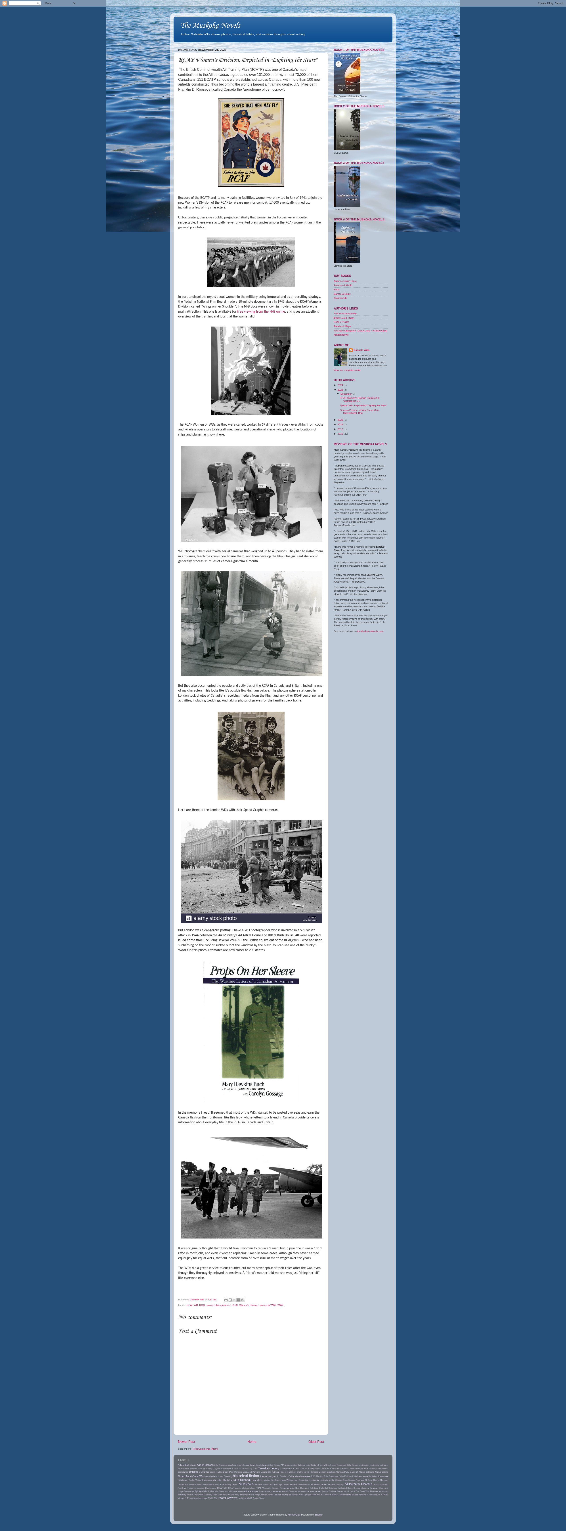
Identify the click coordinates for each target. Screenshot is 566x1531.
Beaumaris (341, 1465)
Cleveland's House (339, 1469)
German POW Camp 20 (347, 1472)
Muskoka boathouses (300, 1484)
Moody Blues (231, 1484)
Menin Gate (202, 1484)
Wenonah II (318, 1494)
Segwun (374, 1488)
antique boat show (257, 1465)
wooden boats (200, 1498)
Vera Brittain (228, 1495)
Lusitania (314, 1480)
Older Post (316, 1441)
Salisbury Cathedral (319, 1488)
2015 (341, 433)
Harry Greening (225, 1476)
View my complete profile (347, 370)
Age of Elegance (206, 1465)
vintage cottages (282, 1494)
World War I (213, 1498)
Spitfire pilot (213, 1491)
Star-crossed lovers (228, 1491)
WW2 (280, 1305)
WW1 (222, 1498)
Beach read (330, 1465)
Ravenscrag (210, 1488)
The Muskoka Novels (210, 25)
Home (251, 1441)
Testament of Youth (346, 1491)
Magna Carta (341, 1480)
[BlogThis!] (230, 1300)
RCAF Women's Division (245, 1305)
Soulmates (189, 1491)
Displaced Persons (251, 1472)
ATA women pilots (289, 1465)
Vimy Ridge (254, 1495)
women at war (366, 1495)
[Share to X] (234, 1300)
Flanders (314, 1472)
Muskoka (246, 1484)
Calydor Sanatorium (222, 1469)
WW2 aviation (239, 1498)
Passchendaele (381, 1484)
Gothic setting (381, 1472)
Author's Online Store (345, 281)
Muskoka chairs (319, 1484)
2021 (341, 420)
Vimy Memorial (241, 1495)
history (263, 1476)
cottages (193, 1471)
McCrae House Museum (376, 1480)
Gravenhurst (185, 1476)
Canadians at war (290, 1468)
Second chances (361, 1488)
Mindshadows (341, 334)
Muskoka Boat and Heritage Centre (272, 1484)
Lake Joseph (209, 1480)
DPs (270, 1472)
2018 (341, 424)
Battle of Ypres (318, 1465)
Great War (198, 1476)
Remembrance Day (290, 1488)
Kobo (336, 289)
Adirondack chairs (187, 1465)
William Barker (331, 1495)
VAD (220, 1495)
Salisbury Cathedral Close (341, 1488)
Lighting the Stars (271, 1480)
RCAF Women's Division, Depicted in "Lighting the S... (359, 399)
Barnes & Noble (342, 293)
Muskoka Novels (359, 1484)
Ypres (261, 1498)
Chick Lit (325, 1469)
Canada (235, 1469)
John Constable (331, 1476)
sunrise (310, 1491)
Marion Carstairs (356, 1480)
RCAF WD (192, 1305)
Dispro (264, 1472)
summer (254, 1491)
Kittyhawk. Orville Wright (189, 1480)
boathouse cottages (379, 1465)
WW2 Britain (252, 1498)
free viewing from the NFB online (261, 311)
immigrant (272, 1476)
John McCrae (345, 1476)
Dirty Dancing (235, 1472)
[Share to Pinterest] (243, 1300)
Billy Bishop (352, 1465)
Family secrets (302, 1472)
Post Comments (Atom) (205, 1448)
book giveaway (205, 1469)
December (346, 393)
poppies (201, 1488)
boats (181, 1468)
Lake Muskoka (224, 1480)
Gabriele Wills (361, 350)
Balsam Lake (304, 1465)
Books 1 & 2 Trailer (344, 317)
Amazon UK (340, 298)
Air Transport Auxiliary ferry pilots (231, 1465)
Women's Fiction (185, 1498)
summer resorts (281, 1491)
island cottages (302, 1476)
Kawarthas (383, 1476)
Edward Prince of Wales (283, 1472)
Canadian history (268, 1468)
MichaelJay (294, 1514)
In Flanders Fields (285, 1476)
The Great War (362, 1491)
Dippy (225, 1472)
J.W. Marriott (317, 1476)
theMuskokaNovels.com (370, 631)
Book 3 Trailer (341, 322)
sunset (317, 1491)
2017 (341, 429)
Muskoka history (336, 1484)
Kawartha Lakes (370, 1476)
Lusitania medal (327, 1480)
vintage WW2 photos (301, 1495)
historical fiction (246, 1476)
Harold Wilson (211, 1476)
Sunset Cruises (329, 1491)
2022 (341, 389)
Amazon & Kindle (343, 285)
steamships (243, 1491)
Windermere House (348, 1494)
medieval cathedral (187, 1484)
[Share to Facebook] (238, 1300)
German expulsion (327, 1472)
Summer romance (297, 1491)
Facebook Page (342, 326)
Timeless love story (379, 1491)
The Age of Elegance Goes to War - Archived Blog (360, 330)
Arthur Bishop (274, 1465)
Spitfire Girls (201, 1491)
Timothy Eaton (185, 1494)
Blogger (319, 1514)
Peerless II (183, 1488)
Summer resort (265, 1491)
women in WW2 (268, 1305)
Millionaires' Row (216, 1484)
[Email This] (226, 1300)
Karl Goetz (357, 1476)
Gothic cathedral (366, 1472)
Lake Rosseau (242, 1479)
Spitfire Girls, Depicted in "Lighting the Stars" (363, 405)
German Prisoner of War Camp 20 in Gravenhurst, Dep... (359, 411)
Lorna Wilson (287, 1480)
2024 (341, 385)
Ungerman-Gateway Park (205, 1495)
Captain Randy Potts (310, 1469)
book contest (191, 1469)
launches (257, 1480)
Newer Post (186, 1441)
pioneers (193, 1488)
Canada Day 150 (249, 1469)
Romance (304, 1488)
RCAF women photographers (215, 1305)
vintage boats (267, 1495)
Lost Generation (301, 1480)
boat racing (364, 1465)
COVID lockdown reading (210, 1472)
